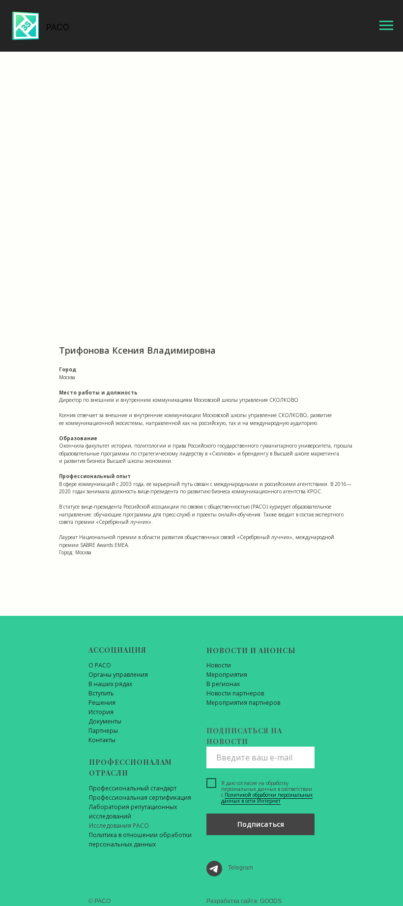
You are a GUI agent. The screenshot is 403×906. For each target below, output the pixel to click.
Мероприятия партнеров (243, 702)
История (101, 712)
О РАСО (99, 665)
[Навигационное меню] (386, 25)
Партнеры (103, 730)
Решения (101, 702)
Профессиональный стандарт (132, 788)
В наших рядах (110, 684)
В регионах (223, 684)
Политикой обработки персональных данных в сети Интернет (267, 797)
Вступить (101, 693)
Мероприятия (226, 674)
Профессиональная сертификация (140, 797)
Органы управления (118, 674)
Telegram (240, 867)
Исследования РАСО (119, 825)
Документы (104, 721)
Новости (218, 665)
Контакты (101, 740)
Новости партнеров (235, 693)
